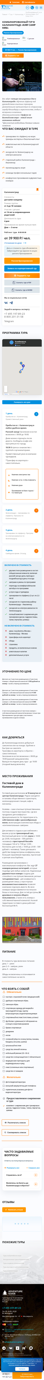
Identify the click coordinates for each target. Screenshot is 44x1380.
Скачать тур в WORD (23, 290)
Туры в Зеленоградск (10, 1271)
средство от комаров (14, 1071)
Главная (4, 14)
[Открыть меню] (41, 7)
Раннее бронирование (22, 261)
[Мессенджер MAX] (31, 1348)
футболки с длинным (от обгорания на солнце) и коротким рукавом (21, 1022)
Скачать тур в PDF (23, 282)
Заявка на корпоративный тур (22, 268)
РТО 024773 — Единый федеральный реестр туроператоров (19, 1330)
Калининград (19, 14)
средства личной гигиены (16, 1049)
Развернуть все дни (22, 402)
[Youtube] (17, 1348)
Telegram (9, 321)
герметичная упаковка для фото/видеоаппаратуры (19, 1090)
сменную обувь (12, 1004)
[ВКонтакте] (10, 1348)
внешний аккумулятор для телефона (21, 1086)
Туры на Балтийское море (12, 1256)
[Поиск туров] (37, 7)
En (28, 7)
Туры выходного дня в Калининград (15, 1267)
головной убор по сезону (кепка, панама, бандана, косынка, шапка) (22, 1040)
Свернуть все (34, 1168)
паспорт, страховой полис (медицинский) (23, 997)
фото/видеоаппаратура (15, 1082)
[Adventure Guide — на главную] (7, 7)
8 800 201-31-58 (13, 316)
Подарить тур (13, 55)
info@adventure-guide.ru (14, 1342)
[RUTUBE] (24, 1348)
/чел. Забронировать (27, 1375)
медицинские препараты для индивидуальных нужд (18, 1062)
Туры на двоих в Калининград (13, 1263)
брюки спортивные (13, 1028)
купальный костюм (13, 1045)
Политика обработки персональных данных (16, 1355)
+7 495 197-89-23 (14, 313)
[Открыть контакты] (32, 7)
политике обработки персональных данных (22, 1365)
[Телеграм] (4, 1348)
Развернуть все (13, 1168)
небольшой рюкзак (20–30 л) (17, 1053)
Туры (11, 14)
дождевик (10, 1031)
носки (8, 1035)
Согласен (22, 1369)
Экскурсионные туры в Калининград (16, 1259)
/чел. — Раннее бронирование (20, 50)
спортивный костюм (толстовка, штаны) (22, 1017)
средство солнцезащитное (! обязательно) (23, 1057)
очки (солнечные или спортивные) (20, 1067)
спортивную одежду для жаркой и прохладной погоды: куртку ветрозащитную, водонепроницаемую (21, 1011)
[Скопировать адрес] (6, 1338)
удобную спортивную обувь (17, 1000)
